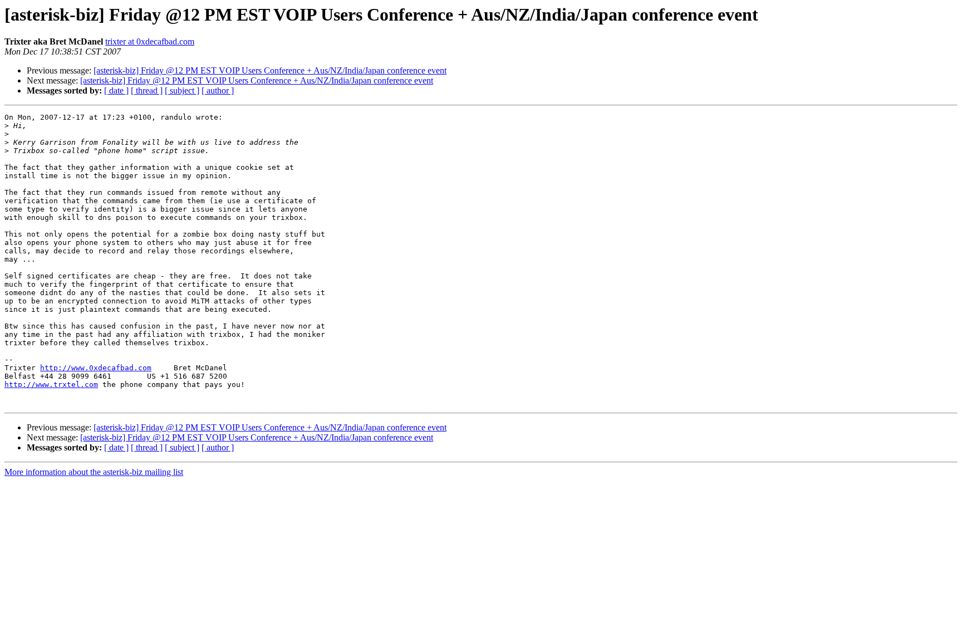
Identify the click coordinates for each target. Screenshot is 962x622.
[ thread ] (147, 90)
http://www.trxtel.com (51, 384)
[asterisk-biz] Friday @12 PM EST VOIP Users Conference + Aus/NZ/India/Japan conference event (270, 70)
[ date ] (116, 90)
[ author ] (218, 90)
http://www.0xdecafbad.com (95, 368)
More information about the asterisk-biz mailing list (93, 472)
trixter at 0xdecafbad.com (149, 41)
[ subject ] (182, 90)
